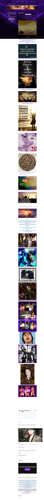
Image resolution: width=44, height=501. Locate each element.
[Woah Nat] (27, 354)
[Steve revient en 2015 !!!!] (27, 291)
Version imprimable (9, 498)
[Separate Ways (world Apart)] (27, 338)
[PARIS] (27, 452)
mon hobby (34, 424)
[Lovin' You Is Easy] (27, 240)
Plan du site (12, 498)
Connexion (36, 498)
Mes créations (31, 425)
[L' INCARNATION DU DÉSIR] (27, 257)
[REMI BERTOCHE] (27, 495)
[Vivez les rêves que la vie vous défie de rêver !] (27, 493)
